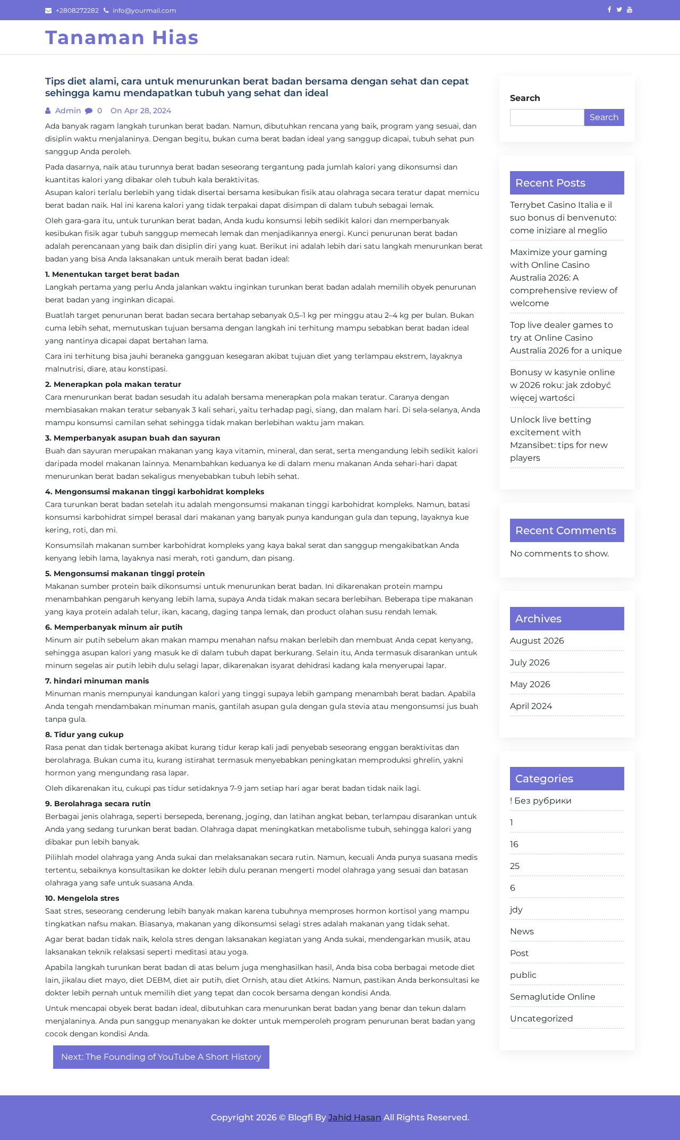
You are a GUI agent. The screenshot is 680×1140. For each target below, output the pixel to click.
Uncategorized (541, 1019)
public (523, 975)
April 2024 (531, 706)
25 (515, 866)
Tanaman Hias (122, 37)
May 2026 (530, 684)
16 (514, 844)
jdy (516, 910)
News (522, 931)
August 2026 (537, 641)
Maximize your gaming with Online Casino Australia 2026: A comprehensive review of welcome (563, 277)
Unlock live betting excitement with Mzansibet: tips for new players (559, 439)
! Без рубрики (541, 801)
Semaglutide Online (553, 997)
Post (519, 953)
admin (67, 110)
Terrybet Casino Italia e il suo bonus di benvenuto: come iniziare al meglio (563, 217)
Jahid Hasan (354, 1117)
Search (525, 98)
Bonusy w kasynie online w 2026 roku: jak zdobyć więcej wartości (562, 385)
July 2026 (530, 662)
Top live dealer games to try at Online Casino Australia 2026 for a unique (566, 338)
